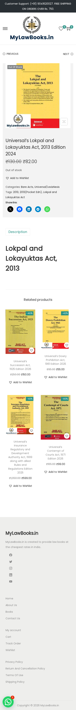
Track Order (13, 643)
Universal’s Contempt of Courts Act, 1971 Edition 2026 (55, 452)
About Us (11, 605)
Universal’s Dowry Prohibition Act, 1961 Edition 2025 (56, 360)
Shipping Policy (15, 682)
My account (13, 630)
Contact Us (13, 618)
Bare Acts (27, 187)
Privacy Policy (14, 662)
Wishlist (10, 650)
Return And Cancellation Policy (25, 668)
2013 (15, 192)
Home (9, 598)
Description (17, 231)
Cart (8, 637)
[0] (61, 28)
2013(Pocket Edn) (31, 192)
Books (9, 612)
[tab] (38, 232)
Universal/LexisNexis (47, 187)
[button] (17, 178)
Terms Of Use (14, 675)
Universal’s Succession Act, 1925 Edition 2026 (20, 365)
